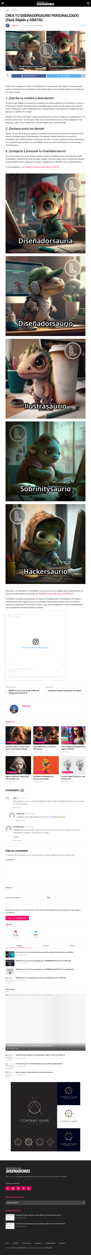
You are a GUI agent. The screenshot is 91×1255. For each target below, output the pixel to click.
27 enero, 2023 (11, 781)
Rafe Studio (48, 1248)
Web (48, 897)
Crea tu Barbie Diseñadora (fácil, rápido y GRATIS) (40, 167)
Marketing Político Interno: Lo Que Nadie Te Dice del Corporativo (29, 1046)
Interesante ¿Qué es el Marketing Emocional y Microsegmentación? (39, 1064)
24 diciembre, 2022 (67, 781)
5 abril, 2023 (65, 752)
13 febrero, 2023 (27, 25)
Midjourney (11, 772)
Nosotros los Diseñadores (18, 1248)
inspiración (38, 1243)
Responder (18, 807)
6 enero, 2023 (38, 781)
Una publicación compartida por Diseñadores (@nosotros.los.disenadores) (35, 677)
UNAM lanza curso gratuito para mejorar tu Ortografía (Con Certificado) (41, 978)
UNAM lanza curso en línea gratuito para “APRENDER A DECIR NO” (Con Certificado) (45, 969)
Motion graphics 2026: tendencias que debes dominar (34, 1072)
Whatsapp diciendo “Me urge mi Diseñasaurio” (56, 594)
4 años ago (23, 798)
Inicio (7, 1243)
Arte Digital (14, 10)
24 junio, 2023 (11, 752)
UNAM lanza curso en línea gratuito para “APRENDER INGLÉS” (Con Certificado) (43, 961)
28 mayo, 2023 (38, 752)
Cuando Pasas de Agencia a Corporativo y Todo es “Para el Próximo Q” (40, 1055)
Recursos (62, 1243)
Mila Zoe (15, 25)
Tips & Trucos (26, 1243)
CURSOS (15, 1243)
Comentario (11, 860)
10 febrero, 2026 (13, 1048)
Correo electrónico (13, 897)
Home (7, 10)
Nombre (9, 887)
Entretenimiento (51, 1243)
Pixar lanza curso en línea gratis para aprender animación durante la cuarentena (44, 952)
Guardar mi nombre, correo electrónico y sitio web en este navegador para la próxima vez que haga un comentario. (43, 911)
